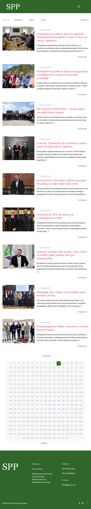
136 (80, 392)
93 (41, 384)
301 (58, 434)
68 (81, 376)
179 (45, 405)
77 (45, 380)
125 (32, 392)
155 (14, 401)
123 (23, 392)
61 (50, 376)
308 (28, 438)
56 (28, 376)
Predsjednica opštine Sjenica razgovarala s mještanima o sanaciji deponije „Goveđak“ (62, 75)
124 (28, 392)
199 (58, 409)
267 (58, 426)
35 (10, 372)
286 (67, 430)
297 (41, 434)
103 (10, 388)
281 (45, 430)
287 (71, 430)
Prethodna (47, 356)
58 (37, 376)
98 (63, 384)
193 (32, 409)
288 (76, 430)
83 (72, 380)
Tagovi (31, 20)
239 (10, 421)
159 (32, 401)
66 (72, 376)
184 (67, 405)
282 (49, 430)
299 (49, 434)
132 (63, 392)
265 (49, 426)
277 (28, 430)
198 (54, 409)
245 (36, 421)
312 (45, 438)
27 (50, 368)
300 (54, 434)
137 (10, 397)
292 (19, 434)
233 (58, 417)
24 (37, 368)
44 (50, 372)
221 (80, 413)
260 (28, 426)
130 (54, 392)
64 (63, 376)
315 (58, 438)
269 (67, 426)
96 (54, 384)
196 (45, 409)
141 (28, 397)
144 (41, 397)
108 (32, 388)
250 (58, 421)
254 (76, 421)
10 (50, 363)
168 (71, 401)
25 (41, 368)
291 (14, 434)
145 (45, 397)
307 (23, 438)
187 (80, 405)
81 (63, 380)
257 (14, 426)
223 (14, 417)
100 (71, 384)
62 (54, 376)
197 (49, 409)
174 (23, 405)
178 (41, 405)
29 (59, 368)
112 (49, 388)
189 (14, 409)
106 (23, 388)
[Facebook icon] (79, 503)
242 (23, 421)
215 (54, 413)
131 (58, 392)
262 (36, 426)
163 (49, 401)
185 (71, 405)
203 (76, 409)
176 (32, 405)
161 (41, 401)
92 (37, 384)
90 (28, 384)
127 (41, 392)
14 (67, 363)
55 (24, 376)
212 (41, 413)
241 (19, 421)
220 (76, 413)
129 (49, 392)
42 (41, 372)
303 (67, 434)
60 (45, 376)
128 (45, 392)
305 (76, 434)
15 (72, 363)
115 (63, 388)
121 (14, 392)
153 (80, 397)
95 (50, 384)
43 (45, 372)
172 (14, 405)
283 (54, 430)
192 (28, 409)
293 (23, 434)
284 (58, 430)
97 (59, 384)
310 (36, 438)
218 (67, 413)
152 (76, 397)
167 (67, 401)
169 (76, 401)
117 (71, 388)
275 (19, 430)
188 (10, 409)
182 (58, 405)
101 (76, 384)
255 (80, 421)
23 (32, 368)
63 (59, 376)
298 (45, 434)
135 (76, 392)
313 (49, 438)
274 (14, 430)
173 (19, 405)
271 (76, 426)
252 (67, 421)
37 (19, 372)
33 (76, 368)
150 (67, 397)
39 (28, 372)
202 (71, 409)
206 (14, 413)
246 (41, 421)
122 (19, 392)
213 (45, 413)
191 (23, 409)
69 (10, 380)
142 (32, 397)
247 (45, 421)
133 (67, 392)
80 (59, 380)
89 (24, 384)
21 (24, 368)
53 (15, 376)
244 (32, 421)
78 (50, 380)
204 (80, 409)
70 (15, 380)
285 (63, 430)
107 (28, 388)
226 (28, 417)
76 (41, 380)
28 (54, 368)
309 (32, 438)
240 (14, 421)
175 (28, 405)
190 (19, 409)
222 (10, 417)
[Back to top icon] (87, 502)
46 (59, 372)
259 (23, 426)
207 (19, 413)
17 (81, 363)
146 (49, 397)
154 (10, 401)
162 (45, 401)
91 (32, 384)
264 (45, 426)
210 (32, 413)
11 (54, 363)
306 (80, 434)
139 (19, 397)
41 (37, 372)
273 (10, 430)
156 (19, 401)
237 (76, 417)
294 (28, 434)
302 (63, 434)
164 (54, 401)
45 (54, 372)
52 (10, 376)
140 (23, 397)
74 (32, 380)
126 (36, 392)
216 (58, 413)
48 (67, 372)
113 (54, 388)
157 (23, 401)
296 (36, 434)
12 (59, 363)
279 (36, 430)
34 (81, 368)
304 (71, 434)
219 (71, 413)
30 (63, 368)
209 (28, 413)
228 (36, 417)
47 (63, 372)
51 (81, 372)
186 (76, 405)
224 (19, 417)
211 (36, 413)
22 (28, 368)
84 (76, 380)
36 (15, 372)
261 (32, 426)
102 (80, 384)
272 (80, 426)
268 (63, 426)
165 (58, 401)
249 (54, 421)
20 (19, 368)
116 (67, 388)
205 (10, 413)
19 (15, 368)
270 (71, 426)
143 (36, 397)
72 (24, 380)
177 (36, 405)
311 (41, 438)
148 (58, 397)
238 (80, 417)
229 (41, 417)
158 (28, 401)
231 (49, 417)
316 (63, 438)
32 (72, 368)
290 (10, 434)
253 (71, 421)
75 (37, 380)
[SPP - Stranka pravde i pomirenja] (12, 6)
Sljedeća (44, 443)
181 (54, 405)
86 (10, 384)
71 (19, 380)
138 (14, 397)
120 (10, 392)
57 (32, 376)
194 (36, 409)
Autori (43, 20)
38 (24, 372)
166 (63, 401)
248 (49, 421)
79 (54, 380)
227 (32, 417)
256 (10, 426)
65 (67, 376)
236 (71, 417)
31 (67, 368)
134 (71, 392)
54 (19, 376)
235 (67, 417)
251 (63, 421)
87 (15, 384)
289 (80, 430)
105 (19, 388)
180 (49, 405)
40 (32, 372)
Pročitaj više (82, 57)
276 (23, 430)
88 (19, 384)
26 (45, 368)
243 (28, 421)
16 (76, 363)
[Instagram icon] (82, 503)
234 (63, 417)
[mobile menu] (79, 7)
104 (14, 388)
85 (81, 380)
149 (63, 397)
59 (41, 376)
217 (63, 413)
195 (41, 409)
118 (76, 388)
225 (23, 417)
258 (19, 426)
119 (80, 388)
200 (63, 409)
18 (10, 368)
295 (32, 434)
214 (49, 413)
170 (80, 401)
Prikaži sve (85, 20)
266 (54, 426)
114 (58, 388)
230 (45, 417)
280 (41, 430)
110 (41, 388)
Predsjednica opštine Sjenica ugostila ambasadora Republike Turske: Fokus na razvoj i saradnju (62, 37)
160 (36, 401)
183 (63, 405)
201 (67, 409)
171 (10, 405)
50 (76, 372)
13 (63, 363)
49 (72, 372)
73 (28, 380)
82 (67, 380)
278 (32, 430)
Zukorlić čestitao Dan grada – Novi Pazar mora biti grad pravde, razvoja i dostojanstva (62, 255)
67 (76, 376)
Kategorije (18, 20)
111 (45, 388)
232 (54, 417)
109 (36, 388)
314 (54, 438)
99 (67, 384)
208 (23, 413)
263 (41, 426)
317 (67, 438)
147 (54, 397)
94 (45, 384)
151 (71, 397)
